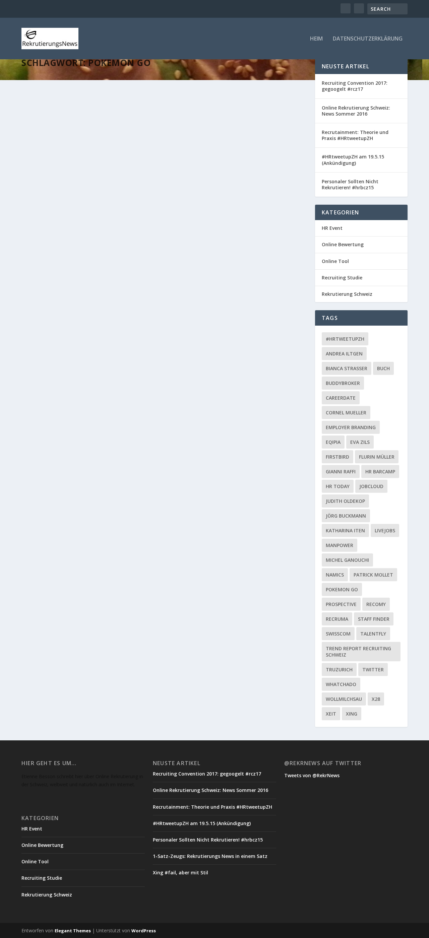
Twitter (373, 669)
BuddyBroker (343, 383)
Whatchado (341, 684)
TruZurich (339, 669)
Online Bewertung (343, 244)
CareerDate (341, 398)
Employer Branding (351, 427)
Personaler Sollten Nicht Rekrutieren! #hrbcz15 (350, 184)
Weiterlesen (48, 245)
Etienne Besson (50, 218)
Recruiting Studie (342, 277)
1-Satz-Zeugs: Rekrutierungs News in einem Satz (210, 856)
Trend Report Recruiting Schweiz (358, 651)
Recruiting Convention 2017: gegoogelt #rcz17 (354, 86)
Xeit (331, 714)
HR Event (332, 228)
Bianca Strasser (346, 368)
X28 (376, 699)
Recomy (376, 604)
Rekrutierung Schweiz (117, 218)
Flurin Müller (376, 457)
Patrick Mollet (373, 575)
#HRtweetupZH (345, 339)
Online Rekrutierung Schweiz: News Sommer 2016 (103, 208)
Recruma (337, 619)
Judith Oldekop (345, 501)
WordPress (143, 931)
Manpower (339, 545)
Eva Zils (360, 442)
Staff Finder (373, 619)
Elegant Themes (73, 931)
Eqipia (333, 442)
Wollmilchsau (344, 699)
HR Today (338, 486)
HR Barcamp (380, 471)
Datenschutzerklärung (368, 39)
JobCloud (371, 486)
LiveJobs (385, 530)
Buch (383, 368)
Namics (335, 575)
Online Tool (335, 261)
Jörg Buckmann (346, 516)
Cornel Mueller (346, 412)
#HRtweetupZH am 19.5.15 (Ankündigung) (353, 159)
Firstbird (337, 457)
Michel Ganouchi (347, 560)
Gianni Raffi (341, 471)
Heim (316, 39)
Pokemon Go (342, 589)
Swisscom (338, 633)
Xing (351, 714)
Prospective (341, 604)
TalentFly (373, 633)
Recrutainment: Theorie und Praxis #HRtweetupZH (355, 135)
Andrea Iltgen (344, 353)
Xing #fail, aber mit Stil (180, 872)
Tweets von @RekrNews (312, 775)
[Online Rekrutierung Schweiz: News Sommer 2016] (126, 135)
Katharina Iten (345, 530)
